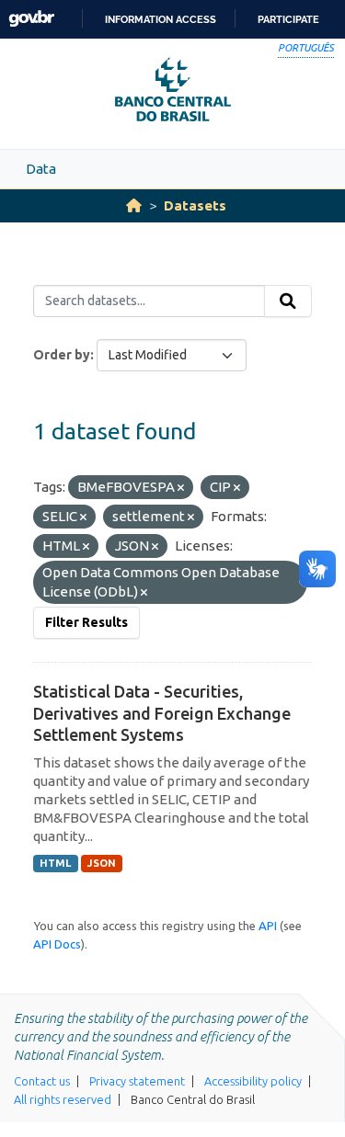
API (268, 925)
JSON (101, 863)
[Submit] (288, 301)
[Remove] (181, 488)
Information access (160, 19)
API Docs (57, 944)
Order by (61, 354)
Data (41, 168)
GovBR (31, 19)
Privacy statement (137, 1080)
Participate (288, 19)
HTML (55, 863)
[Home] (134, 205)
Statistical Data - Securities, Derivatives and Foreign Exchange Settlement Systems (162, 713)
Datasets (195, 205)
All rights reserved (62, 1099)
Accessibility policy (253, 1080)
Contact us (42, 1080)
